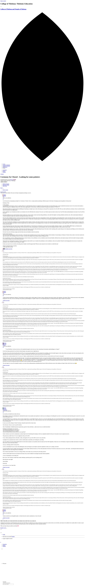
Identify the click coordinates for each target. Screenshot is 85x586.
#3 (3, 347)
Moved (11, 179)
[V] (3, 196)
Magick (14, 179)
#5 (3, 513)
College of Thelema (6, 164)
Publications (5, 167)
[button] (2, 174)
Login (5, 527)
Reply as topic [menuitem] (5, 189)
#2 (3, 295)
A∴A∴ (4, 163)
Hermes (4, 345)
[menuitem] (6, 183)
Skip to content (3, 0)
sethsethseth (5, 409)
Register (1, 527)
